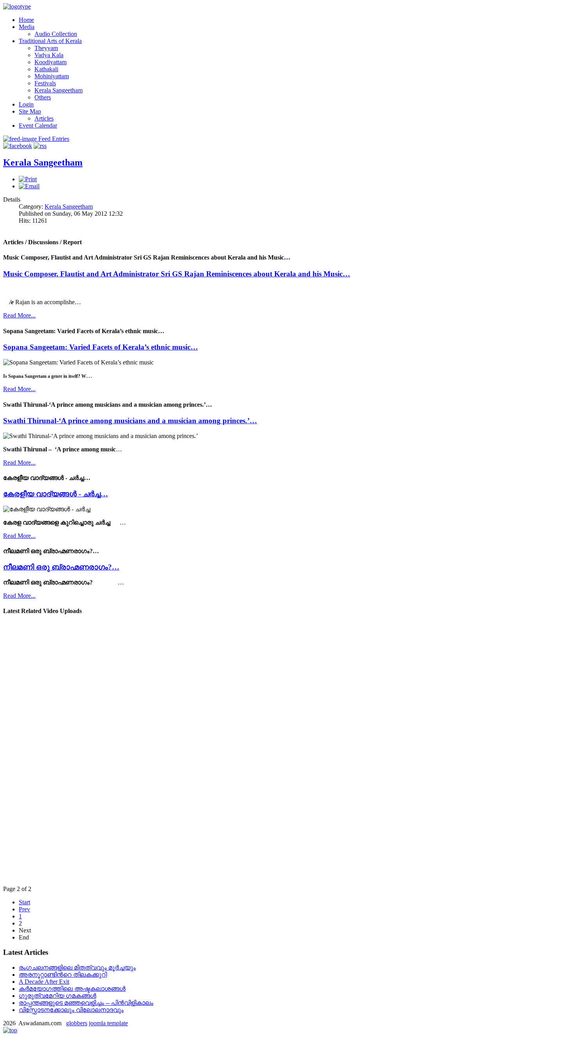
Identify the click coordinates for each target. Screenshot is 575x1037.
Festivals (45, 83)
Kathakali (46, 69)
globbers (76, 1023)
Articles (44, 118)
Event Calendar (38, 125)
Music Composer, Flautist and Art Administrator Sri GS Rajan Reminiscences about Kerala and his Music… (176, 274)
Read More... (19, 315)
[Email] (29, 186)
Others (42, 97)
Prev (24, 909)
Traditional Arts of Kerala (50, 41)
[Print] (28, 179)
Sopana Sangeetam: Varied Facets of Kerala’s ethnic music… (100, 347)
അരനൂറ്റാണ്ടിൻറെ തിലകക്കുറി (63, 974)
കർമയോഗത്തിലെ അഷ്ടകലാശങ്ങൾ (72, 988)
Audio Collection (55, 34)
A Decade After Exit (44, 981)
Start (24, 902)
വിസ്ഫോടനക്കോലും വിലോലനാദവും (71, 1009)
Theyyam (46, 48)
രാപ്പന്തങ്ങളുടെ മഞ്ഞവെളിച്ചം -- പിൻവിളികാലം (86, 1002)
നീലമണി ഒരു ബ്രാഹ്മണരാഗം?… (61, 567)
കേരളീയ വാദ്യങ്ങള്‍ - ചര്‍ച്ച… (55, 494)
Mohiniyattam (51, 76)
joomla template (108, 1023)
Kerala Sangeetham (58, 90)
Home (26, 19)
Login (26, 104)
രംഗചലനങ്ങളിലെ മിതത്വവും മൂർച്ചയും (77, 967)
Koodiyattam (50, 62)
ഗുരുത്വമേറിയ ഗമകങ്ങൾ (57, 995)
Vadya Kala (48, 55)
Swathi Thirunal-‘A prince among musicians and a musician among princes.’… (130, 421)
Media (26, 26)
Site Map (30, 111)
